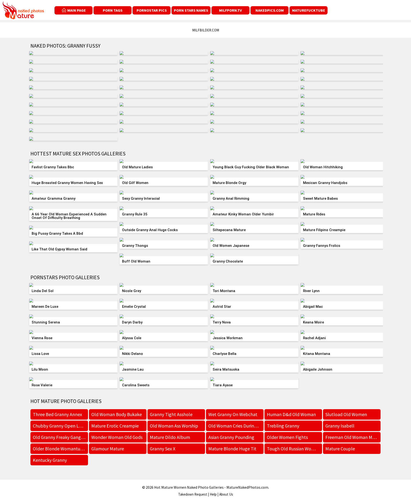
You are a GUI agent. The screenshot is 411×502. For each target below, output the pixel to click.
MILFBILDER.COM (205, 30)
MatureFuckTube (308, 10)
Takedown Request (192, 494)
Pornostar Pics (152, 10)
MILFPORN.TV (230, 10)
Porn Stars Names (191, 10)
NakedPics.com (269, 10)
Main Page (76, 10)
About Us (226, 494)
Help (213, 494)
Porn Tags (112, 10)
